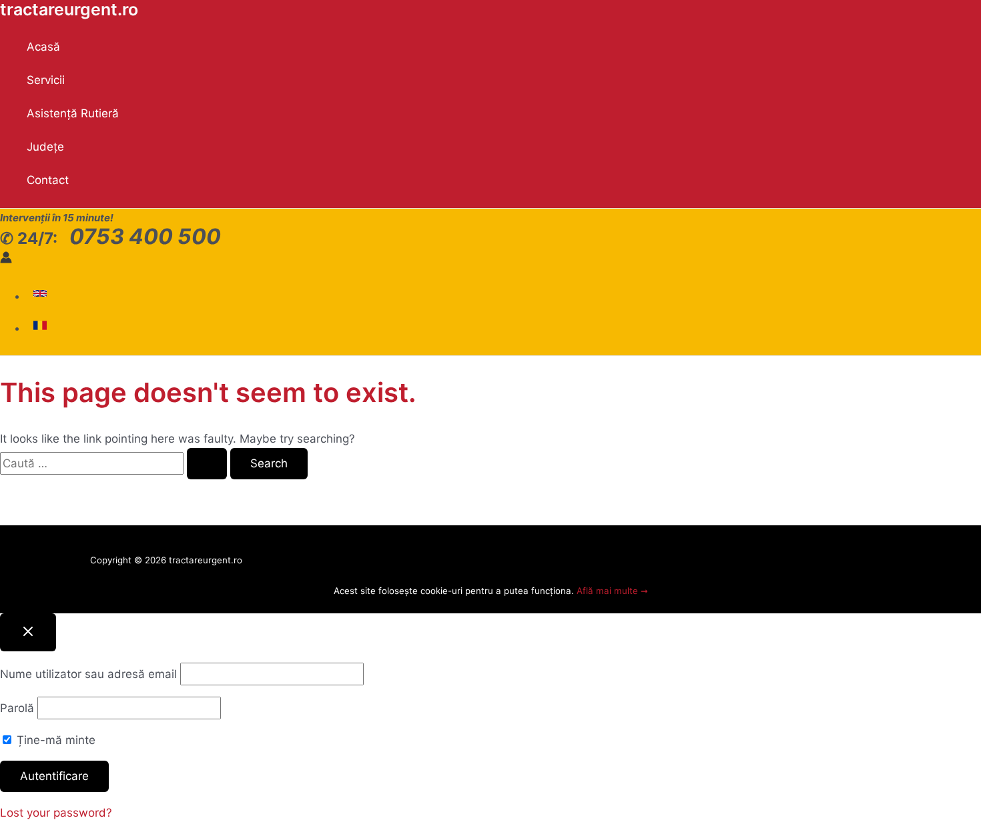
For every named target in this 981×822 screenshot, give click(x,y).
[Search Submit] (207, 463)
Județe (45, 146)
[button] (41, 296)
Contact (48, 180)
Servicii (46, 80)
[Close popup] (28, 632)
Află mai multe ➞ (612, 590)
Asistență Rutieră (73, 113)
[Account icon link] (6, 259)
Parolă (17, 708)
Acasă (43, 46)
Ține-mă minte (54, 740)
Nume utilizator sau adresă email (88, 674)
